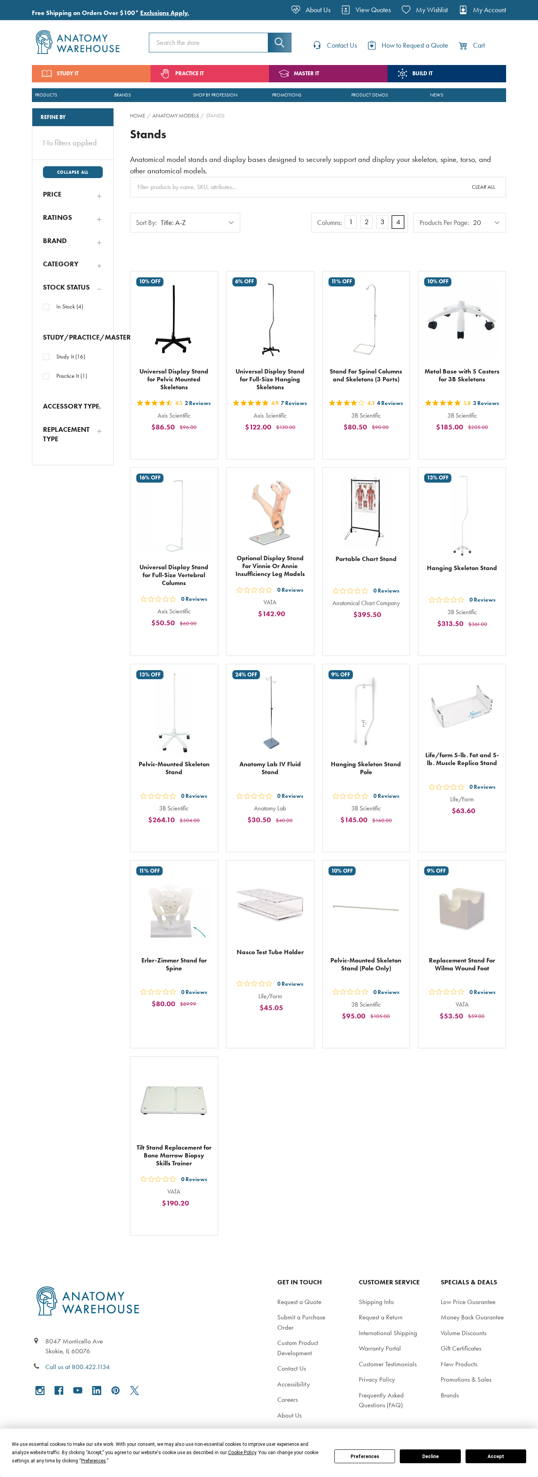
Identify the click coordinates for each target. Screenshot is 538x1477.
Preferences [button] (93, 1461)
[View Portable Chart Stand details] (366, 511)
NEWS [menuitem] (436, 95)
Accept (496, 1456)
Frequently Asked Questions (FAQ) (381, 1400)
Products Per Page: (444, 222)
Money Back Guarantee (472, 1317)
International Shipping (388, 1333)
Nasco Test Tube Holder (270, 952)
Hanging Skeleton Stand (462, 568)
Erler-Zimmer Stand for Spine (174, 964)
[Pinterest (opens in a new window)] (116, 1390)
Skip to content (24, 9)
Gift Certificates (461, 1348)
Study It (70, 356)
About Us (289, 1415)
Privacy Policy (377, 1379)
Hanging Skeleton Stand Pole (366, 768)
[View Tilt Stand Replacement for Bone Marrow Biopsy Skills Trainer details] (174, 1100)
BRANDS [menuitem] (122, 95)
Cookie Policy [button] (242, 1452)
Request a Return (381, 1317)
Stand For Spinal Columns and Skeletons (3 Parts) (366, 375)
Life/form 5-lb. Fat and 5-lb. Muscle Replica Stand (462, 759)
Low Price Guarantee (468, 1302)
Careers (287, 1399)
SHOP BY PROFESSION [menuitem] (215, 95)
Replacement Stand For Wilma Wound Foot (462, 964)
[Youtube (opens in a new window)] (78, 1390)
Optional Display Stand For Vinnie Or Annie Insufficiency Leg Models (270, 566)
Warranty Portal (380, 1348)
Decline (430, 1456)
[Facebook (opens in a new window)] (59, 1390)
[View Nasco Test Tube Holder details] (270, 904)
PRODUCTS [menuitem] (46, 95)
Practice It (71, 375)
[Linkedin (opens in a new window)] (97, 1390)
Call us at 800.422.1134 (77, 1367)
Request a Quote (299, 1302)
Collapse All (73, 172)
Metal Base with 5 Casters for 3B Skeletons (462, 375)
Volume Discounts (463, 1333)
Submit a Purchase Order (301, 1322)
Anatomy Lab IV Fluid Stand (270, 768)
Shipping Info (376, 1302)
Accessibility (293, 1384)
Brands (450, 1395)
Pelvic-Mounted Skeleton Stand (174, 768)
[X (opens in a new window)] (134, 1390)
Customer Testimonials (388, 1364)
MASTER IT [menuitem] (306, 73)
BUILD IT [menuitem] (422, 73)
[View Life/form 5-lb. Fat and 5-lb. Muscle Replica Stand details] (462, 708)
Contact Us (291, 1368)
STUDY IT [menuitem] (67, 73)
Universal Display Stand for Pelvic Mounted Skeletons (173, 379)
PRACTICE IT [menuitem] (189, 73)
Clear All (483, 187)
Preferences (365, 1456)
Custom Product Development (297, 1348)
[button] (73, 194)
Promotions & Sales (466, 1379)
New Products (459, 1364)
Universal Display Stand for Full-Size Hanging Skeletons (270, 379)
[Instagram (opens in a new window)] (40, 1390)
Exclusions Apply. (164, 13)
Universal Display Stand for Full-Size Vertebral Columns (173, 575)
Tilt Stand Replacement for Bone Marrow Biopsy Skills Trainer (174, 1155)
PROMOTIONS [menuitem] (286, 95)
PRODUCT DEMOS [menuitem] (369, 95)
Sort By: (146, 222)
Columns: (329, 222)
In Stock (69, 306)
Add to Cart (179, 445)
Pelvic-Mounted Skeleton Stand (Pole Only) (365, 964)
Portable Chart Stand (366, 559)
